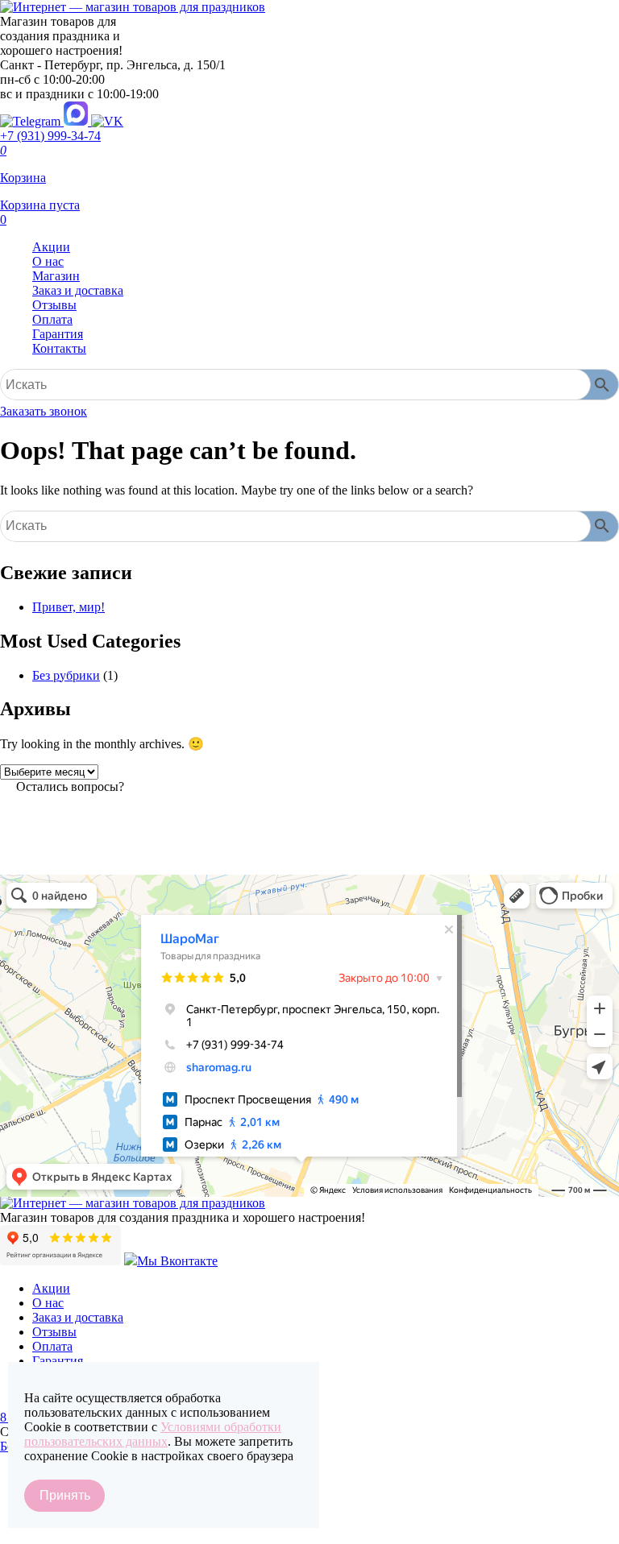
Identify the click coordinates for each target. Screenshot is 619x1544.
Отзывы (54, 305)
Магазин (56, 276)
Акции (51, 247)
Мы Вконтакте (177, 1261)
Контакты (59, 348)
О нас (48, 261)
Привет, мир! (68, 607)
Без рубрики (66, 675)
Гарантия (57, 334)
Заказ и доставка (77, 290)
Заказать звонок (43, 411)
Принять (64, 1495)
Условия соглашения (56, 1534)
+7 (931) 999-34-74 (50, 136)
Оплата (52, 319)
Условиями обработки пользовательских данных (152, 1434)
